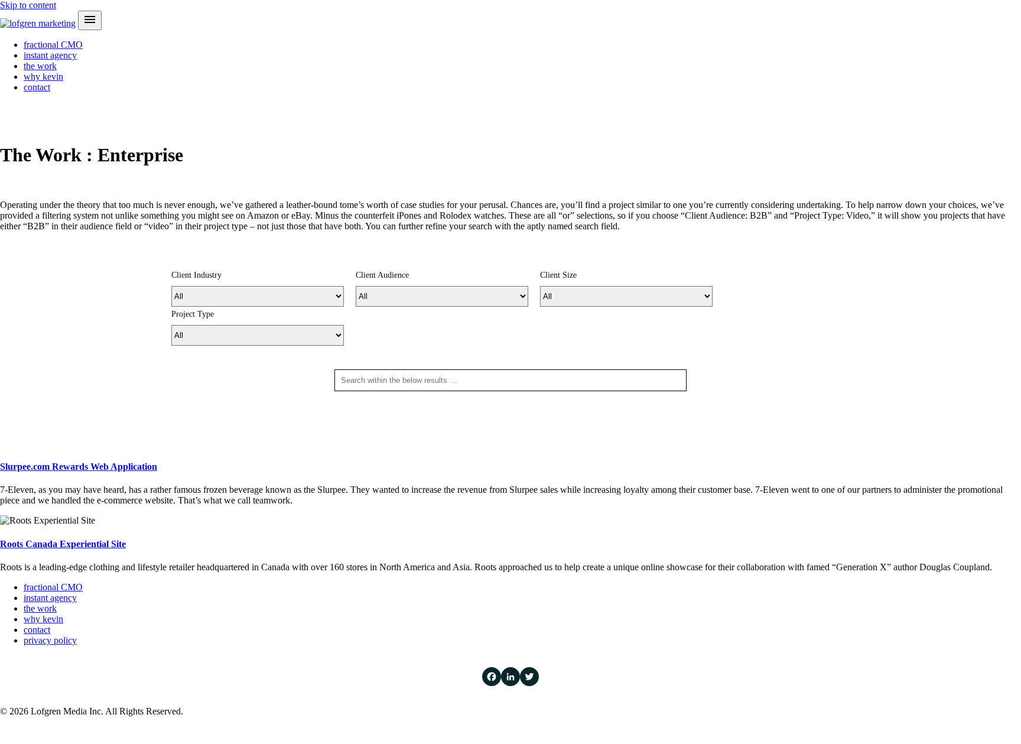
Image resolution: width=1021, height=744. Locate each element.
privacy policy (50, 640)
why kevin (43, 77)
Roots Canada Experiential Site (63, 544)
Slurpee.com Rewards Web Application (78, 467)
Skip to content (28, 5)
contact (37, 87)
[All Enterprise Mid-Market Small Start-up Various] (626, 296)
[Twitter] (529, 676)
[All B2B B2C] (442, 296)
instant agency (50, 55)
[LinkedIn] (510, 676)
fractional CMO (53, 45)
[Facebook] (491, 676)
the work (40, 66)
